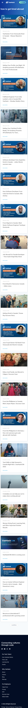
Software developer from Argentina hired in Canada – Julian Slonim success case (14, 162)
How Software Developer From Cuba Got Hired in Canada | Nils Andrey (13, 194)
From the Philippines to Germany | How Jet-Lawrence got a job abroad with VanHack (13, 433)
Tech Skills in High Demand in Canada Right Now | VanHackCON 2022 (13, 464)
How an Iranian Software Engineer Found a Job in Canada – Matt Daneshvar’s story (13, 584)
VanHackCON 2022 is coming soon (14, 555)
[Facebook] (9, 649)
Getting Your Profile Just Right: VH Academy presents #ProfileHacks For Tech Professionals (14, 67)
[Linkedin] (2, 649)
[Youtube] (4, 649)
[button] (2, 2)
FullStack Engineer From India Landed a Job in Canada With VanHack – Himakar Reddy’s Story (13, 99)
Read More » (5, 41)
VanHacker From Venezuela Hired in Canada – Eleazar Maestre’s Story (13, 36)
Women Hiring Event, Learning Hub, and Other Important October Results (14, 525)
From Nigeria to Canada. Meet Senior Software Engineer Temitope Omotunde (14, 225)
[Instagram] (7, 649)
